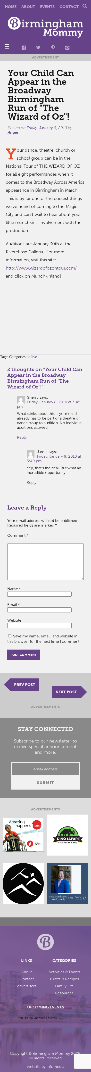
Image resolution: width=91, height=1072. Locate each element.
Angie (13, 132)
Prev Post (24, 684)
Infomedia (55, 1066)
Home (11, 6)
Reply (22, 437)
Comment (17, 535)
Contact (69, 6)
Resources (64, 993)
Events (47, 6)
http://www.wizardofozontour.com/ (41, 268)
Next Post (66, 692)
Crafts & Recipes (64, 979)
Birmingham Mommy (51, 1053)
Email (13, 604)
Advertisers (26, 986)
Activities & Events (64, 972)
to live (32, 357)
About (28, 6)
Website (14, 620)
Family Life (64, 986)
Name (14, 588)
